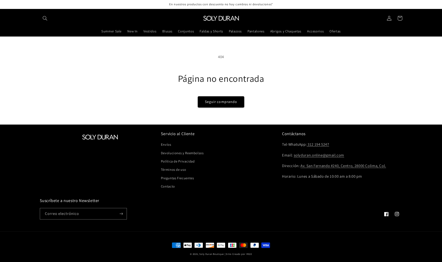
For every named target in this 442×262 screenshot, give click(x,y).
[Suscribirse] (121, 213)
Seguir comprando (221, 101)
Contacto (168, 186)
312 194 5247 (318, 144)
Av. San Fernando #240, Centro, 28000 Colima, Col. (343, 165)
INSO (249, 254)
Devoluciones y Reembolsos (182, 153)
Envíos (166, 144)
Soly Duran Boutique (211, 254)
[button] (45, 18)
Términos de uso (173, 169)
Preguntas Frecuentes (177, 178)
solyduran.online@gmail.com (319, 155)
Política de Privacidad (178, 161)
